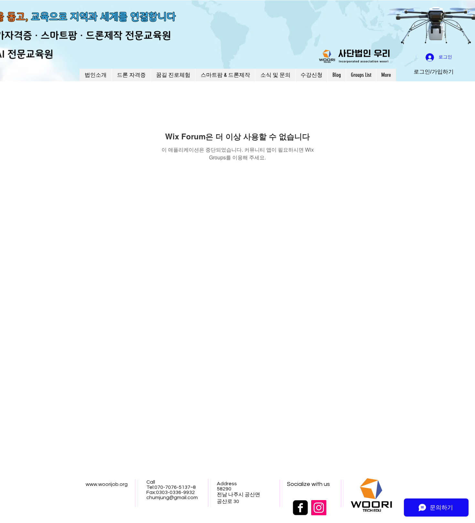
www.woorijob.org (107, 484)
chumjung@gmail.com (172, 497)
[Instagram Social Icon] (318, 507)
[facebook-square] (300, 507)
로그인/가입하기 (434, 72)
